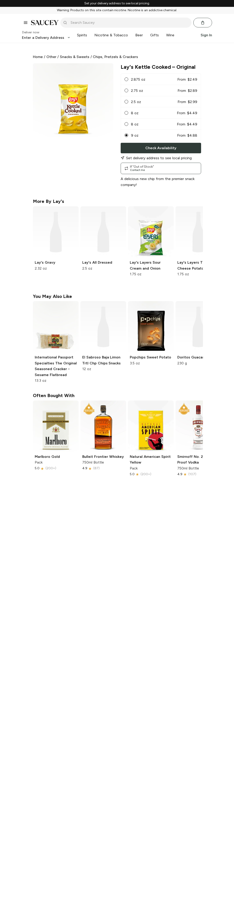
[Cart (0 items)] (202, 22)
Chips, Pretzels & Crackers (115, 57)
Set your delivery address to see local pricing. (117, 3)
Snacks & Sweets (74, 57)
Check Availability (160, 148)
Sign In (206, 35)
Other (51, 57)
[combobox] (129, 22)
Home (38, 57)
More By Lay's (48, 201)
